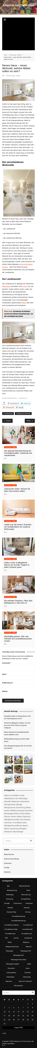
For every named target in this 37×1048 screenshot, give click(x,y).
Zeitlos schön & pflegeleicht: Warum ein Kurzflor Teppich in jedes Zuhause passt (16, 565)
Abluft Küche (19, 813)
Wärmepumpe (18, 985)
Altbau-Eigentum (24, 816)
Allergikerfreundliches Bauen (16, 826)
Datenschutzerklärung (11, 859)
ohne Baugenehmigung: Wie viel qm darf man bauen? (17, 747)
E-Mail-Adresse (7, 683)
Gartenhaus (29, 903)
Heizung (27, 912)
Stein (25, 286)
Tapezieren (8, 981)
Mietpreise (26, 942)
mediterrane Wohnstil (23, 413)
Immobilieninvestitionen (11, 925)
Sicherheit (27, 972)
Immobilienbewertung (18, 916)
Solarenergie (27, 977)
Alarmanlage (18, 832)
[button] (3, 1044)
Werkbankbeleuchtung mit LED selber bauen (17, 740)
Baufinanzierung (12, 890)
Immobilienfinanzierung (18, 920)
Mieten (10, 942)
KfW (6, 938)
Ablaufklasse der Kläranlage (16, 798)
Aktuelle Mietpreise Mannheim (16, 801)
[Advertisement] (18, 36)
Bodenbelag (9, 894)
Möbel (24, 303)
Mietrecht (28, 946)
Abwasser (8, 832)
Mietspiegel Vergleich (12, 964)
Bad (8, 886)
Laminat (15, 938)
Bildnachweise (9, 854)
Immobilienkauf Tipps (11, 929)
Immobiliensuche (26, 933)
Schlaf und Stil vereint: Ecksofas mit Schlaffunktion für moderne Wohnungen (17, 527)
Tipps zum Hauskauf (25, 981)
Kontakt (6, 867)
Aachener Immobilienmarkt (15, 823)
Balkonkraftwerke (24, 886)
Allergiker (23, 829)
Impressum (7, 863)
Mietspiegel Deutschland (18, 959)
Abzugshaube (10, 804)
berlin (28, 890)
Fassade (7, 903)
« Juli (4, 1033)
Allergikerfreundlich (12, 819)
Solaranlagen (10, 977)
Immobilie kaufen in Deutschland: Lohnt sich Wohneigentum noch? (17, 717)
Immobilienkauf (28, 925)
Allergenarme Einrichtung (14, 807)
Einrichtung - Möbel (14, 75)
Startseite (7, 872)
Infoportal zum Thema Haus (18, 5)
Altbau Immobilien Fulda (14, 795)
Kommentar (6, 663)
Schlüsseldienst (11, 972)
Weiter (29, 421)
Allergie (19, 804)
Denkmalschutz (26, 894)
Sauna (27, 968)
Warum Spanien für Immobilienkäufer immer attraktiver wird (16, 733)
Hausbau (10, 907)
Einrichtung (9, 899)
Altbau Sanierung (11, 829)
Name (4, 674)
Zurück (8, 421)
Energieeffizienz (26, 899)
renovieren (11, 968)
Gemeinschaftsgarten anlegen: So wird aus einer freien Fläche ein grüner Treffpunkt (17, 725)
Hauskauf (27, 907)
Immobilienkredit (27, 929)
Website (4, 691)
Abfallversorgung (17, 810)
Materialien (6, 286)
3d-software (25, 819)
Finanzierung (18, 903)
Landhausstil (8, 413)
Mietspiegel (9, 951)
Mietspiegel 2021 (26, 951)
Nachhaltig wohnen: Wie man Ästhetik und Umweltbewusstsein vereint (18, 638)
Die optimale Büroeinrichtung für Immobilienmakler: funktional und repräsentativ (18, 453)
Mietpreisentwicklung (12, 946)
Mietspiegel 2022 (18, 955)
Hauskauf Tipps (11, 912)
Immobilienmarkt (10, 933)
